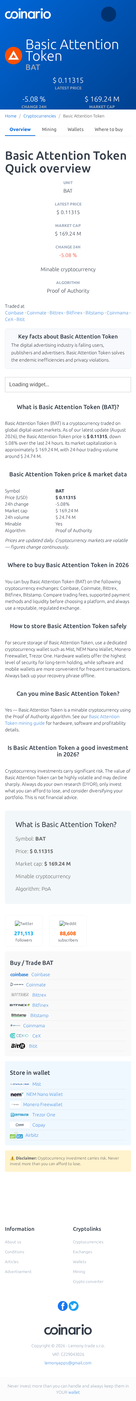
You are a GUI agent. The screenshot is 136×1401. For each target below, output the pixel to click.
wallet (74, 1392)
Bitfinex (74, 312)
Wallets (76, 129)
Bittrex (56, 312)
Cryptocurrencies (39, 115)
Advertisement (18, 1271)
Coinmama (117, 312)
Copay (38, 1125)
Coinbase (14, 312)
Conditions (14, 1252)
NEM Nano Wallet (44, 1094)
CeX (9, 319)
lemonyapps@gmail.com (68, 1362)
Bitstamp (94, 312)
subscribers (68, 936)
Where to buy (109, 129)
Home (11, 115)
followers (23, 936)
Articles (11, 1261)
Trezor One (43, 1114)
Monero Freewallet (42, 1104)
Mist (36, 1084)
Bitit (21, 319)
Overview (20, 129)
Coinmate (37, 312)
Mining (49, 129)
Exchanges (82, 1252)
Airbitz (31, 1135)
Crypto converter (88, 1281)
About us (13, 1242)
